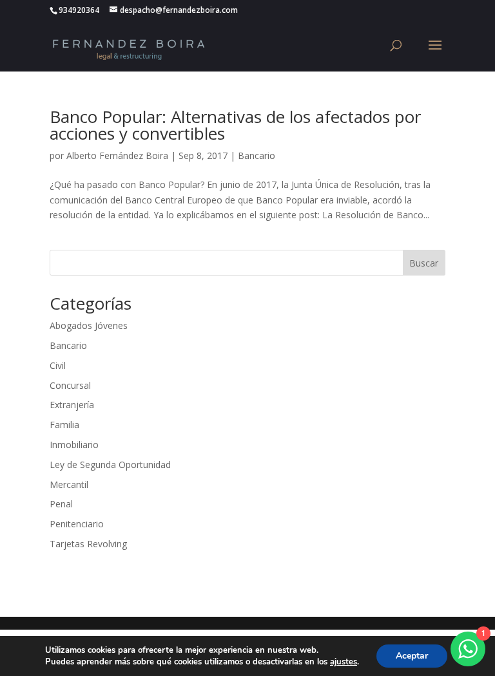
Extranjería (72, 405)
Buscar (423, 263)
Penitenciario (77, 524)
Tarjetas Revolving (88, 544)
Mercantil (69, 484)
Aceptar (412, 656)
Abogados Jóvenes (89, 325)
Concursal (70, 385)
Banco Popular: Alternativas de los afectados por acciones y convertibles (235, 125)
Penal (61, 504)
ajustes (343, 662)
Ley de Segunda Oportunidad (110, 464)
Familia (64, 424)
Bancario (256, 155)
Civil (58, 365)
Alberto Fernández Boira (117, 155)
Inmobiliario (74, 444)
